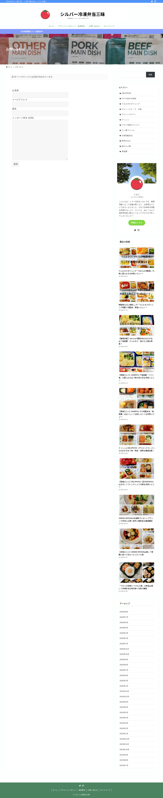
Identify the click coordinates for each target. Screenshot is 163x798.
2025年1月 (124, 686)
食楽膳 (124, 151)
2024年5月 (124, 712)
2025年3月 (124, 681)
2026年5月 (124, 628)
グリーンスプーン (129, 114)
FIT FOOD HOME (129, 99)
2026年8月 (124, 612)
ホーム (55, 790)
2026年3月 (124, 633)
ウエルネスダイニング (131, 104)
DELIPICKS (126, 93)
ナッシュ (125, 120)
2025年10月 (124, 654)
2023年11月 (124, 744)
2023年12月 (124, 739)
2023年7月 (124, 765)
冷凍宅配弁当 (127, 136)
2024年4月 (124, 718)
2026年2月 (124, 638)
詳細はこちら (136, 222)
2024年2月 (124, 728)
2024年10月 (124, 697)
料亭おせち (126, 141)
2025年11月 (124, 649)
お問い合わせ (93, 790)
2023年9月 (124, 755)
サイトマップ (105, 790)
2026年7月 (124, 617)
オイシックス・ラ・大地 (131, 109)
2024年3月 (124, 723)
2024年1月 (124, 734)
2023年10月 (124, 749)
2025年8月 (124, 665)
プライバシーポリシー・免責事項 (72, 790)
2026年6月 (124, 622)
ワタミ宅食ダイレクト (131, 125)
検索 (150, 75)
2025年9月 (124, 659)
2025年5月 (124, 675)
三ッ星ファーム (128, 130)
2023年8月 (124, 760)
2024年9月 (124, 702)
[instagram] (155, 1)
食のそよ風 (126, 146)
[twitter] (152, 1)
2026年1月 (124, 644)
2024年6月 (124, 707)
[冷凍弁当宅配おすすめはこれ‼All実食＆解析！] (81, 13)
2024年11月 (124, 691)
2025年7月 (124, 670)
